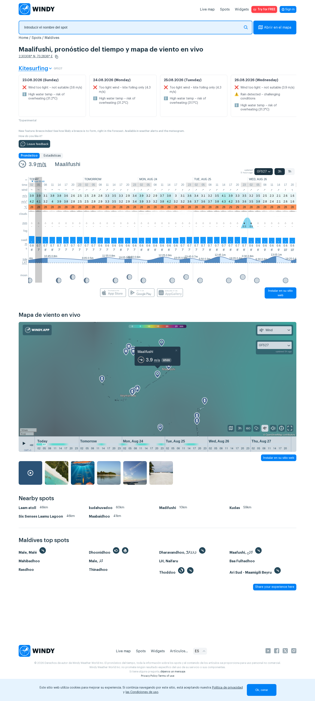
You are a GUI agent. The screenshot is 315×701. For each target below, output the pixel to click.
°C (25, 207)
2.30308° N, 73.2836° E (36, 56)
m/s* (24, 201)
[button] (56, 57)
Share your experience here (274, 586)
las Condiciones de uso (142, 692)
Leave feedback (37, 144)
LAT (24, 262)
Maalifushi (67, 164)
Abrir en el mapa (277, 27)
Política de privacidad (227, 687)
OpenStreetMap (274, 434)
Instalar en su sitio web (280, 293)
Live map (207, 9)
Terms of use (166, 676)
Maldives (52, 38)
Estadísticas (52, 155)
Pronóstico (29, 155)
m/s (41, 164)
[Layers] (231, 428)
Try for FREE (266, 9)
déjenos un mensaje (172, 671)
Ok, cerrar (261, 690)
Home (23, 38)
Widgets (242, 9)
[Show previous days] (31, 445)
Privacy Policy (149, 676)
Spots (225, 9)
